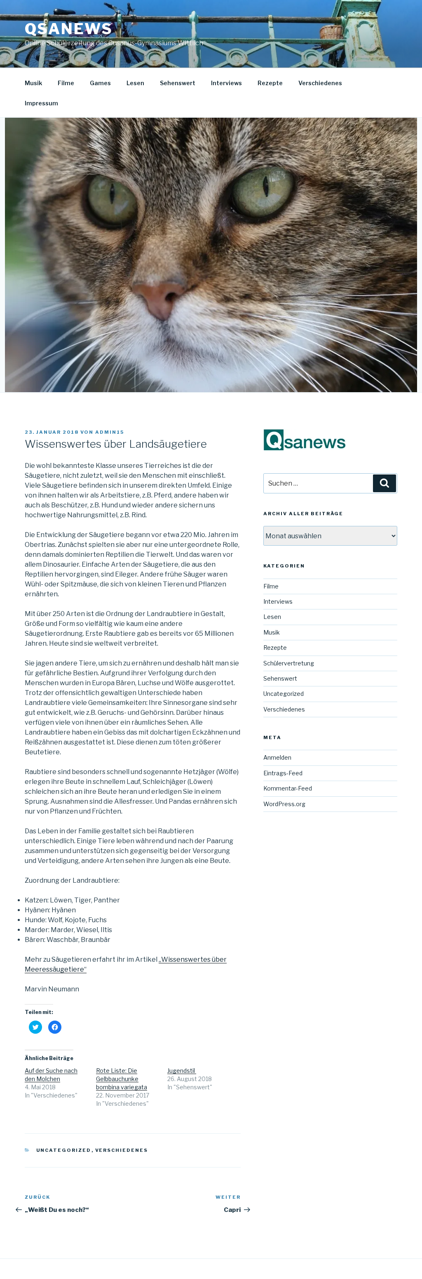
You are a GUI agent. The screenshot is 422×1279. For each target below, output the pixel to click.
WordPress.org (284, 803)
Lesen (135, 82)
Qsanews (69, 29)
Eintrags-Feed (282, 773)
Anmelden (277, 757)
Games (100, 82)
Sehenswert (177, 82)
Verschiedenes (320, 82)
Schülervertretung (288, 663)
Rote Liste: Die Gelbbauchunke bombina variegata (121, 1079)
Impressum (41, 103)
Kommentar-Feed (287, 788)
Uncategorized (63, 1150)
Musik (33, 82)
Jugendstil (181, 1070)
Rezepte (270, 82)
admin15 (109, 432)
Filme (66, 82)
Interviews (226, 82)
